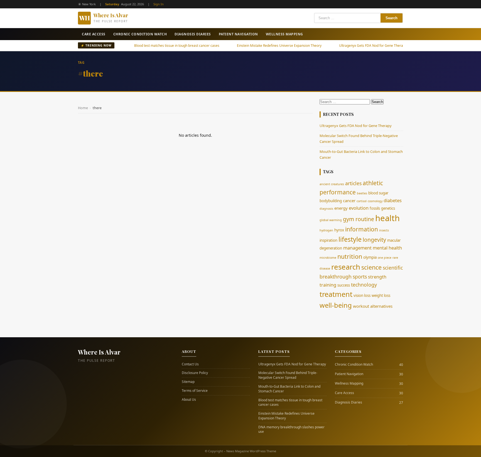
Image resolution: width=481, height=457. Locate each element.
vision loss (362, 295)
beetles (362, 193)
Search (391, 18)
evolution (359, 208)
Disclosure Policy (195, 373)
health (387, 218)
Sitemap (188, 382)
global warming (331, 220)
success (343, 285)
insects (384, 230)
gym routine (358, 219)
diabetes (393, 200)
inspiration (328, 240)
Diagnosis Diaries (193, 34)
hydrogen (326, 230)
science (371, 267)
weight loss (381, 295)
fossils (375, 208)
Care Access (93, 34)
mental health (387, 248)
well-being (336, 305)
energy (341, 208)
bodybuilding (331, 200)
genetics (388, 208)
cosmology (375, 201)
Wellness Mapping (284, 34)
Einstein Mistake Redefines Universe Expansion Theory (262, 45)
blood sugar (378, 192)
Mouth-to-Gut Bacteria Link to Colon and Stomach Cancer (289, 389)
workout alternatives (372, 306)
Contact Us (190, 364)
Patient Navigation (238, 34)
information (361, 229)
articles (353, 183)
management (357, 248)
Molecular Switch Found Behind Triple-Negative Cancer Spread (287, 375)
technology (364, 284)
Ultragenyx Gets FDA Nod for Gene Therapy (355, 45)
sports (360, 276)
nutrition (349, 256)
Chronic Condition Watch (140, 34)
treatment (336, 294)
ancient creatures (332, 184)
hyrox (339, 230)
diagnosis (326, 209)
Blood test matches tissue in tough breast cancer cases (159, 45)
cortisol (362, 201)
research (345, 267)
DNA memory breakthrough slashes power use (291, 429)
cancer (349, 200)
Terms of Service (195, 390)
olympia (370, 257)
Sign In (158, 4)
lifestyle (350, 239)
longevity (374, 239)
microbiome (328, 258)
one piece (384, 258)
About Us (189, 399)
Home (83, 108)
